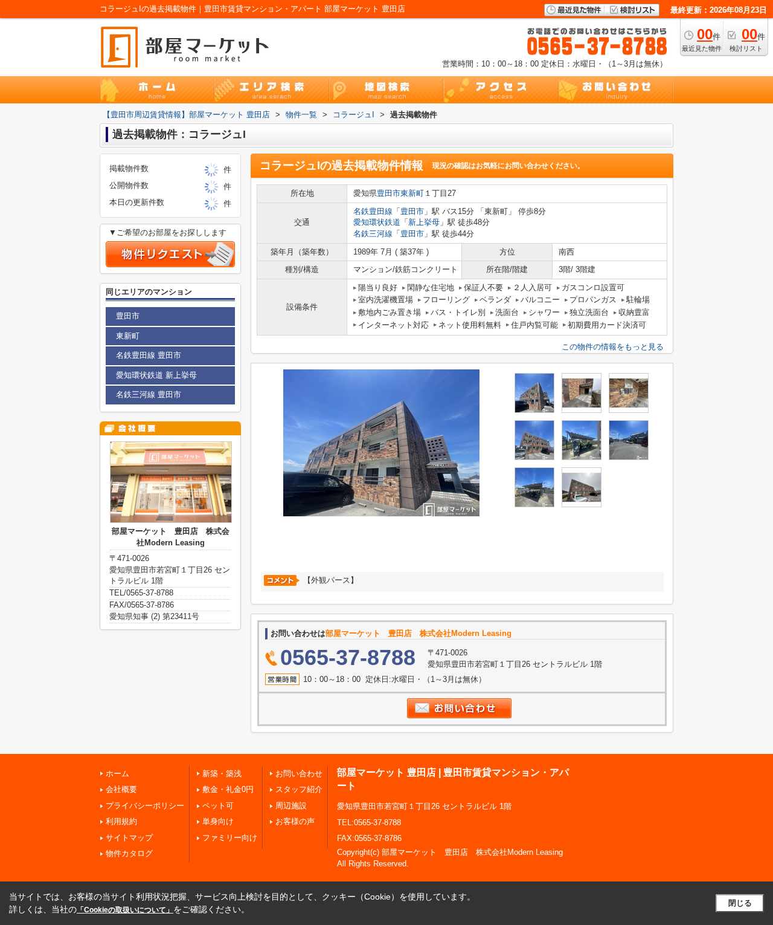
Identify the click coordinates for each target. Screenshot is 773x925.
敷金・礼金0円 (228, 789)
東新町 (412, 193)
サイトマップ (129, 837)
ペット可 (218, 805)
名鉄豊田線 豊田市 (148, 355)
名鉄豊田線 (373, 211)
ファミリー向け (229, 837)
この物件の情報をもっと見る (613, 346)
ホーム (117, 773)
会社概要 (121, 789)
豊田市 (388, 193)
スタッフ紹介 (298, 789)
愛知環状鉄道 (376, 222)
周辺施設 (291, 805)
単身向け (218, 821)
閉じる (740, 902)
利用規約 (121, 821)
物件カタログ (129, 853)
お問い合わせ (298, 773)
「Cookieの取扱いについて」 (125, 910)
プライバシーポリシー (145, 805)
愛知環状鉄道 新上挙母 (156, 375)
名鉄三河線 (373, 233)
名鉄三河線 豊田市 (148, 394)
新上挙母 (424, 222)
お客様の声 (295, 821)
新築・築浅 (222, 773)
